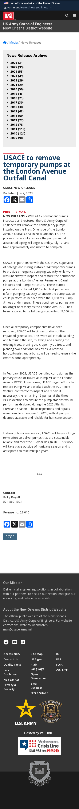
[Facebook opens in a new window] (6, 642)
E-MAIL (21, 212)
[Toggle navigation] (73, 16)
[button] (36, 7)
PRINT (7, 212)
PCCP (10, 536)
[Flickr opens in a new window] (23, 642)
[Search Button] (65, 16)
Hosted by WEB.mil (38, 733)
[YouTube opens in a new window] (14, 642)
